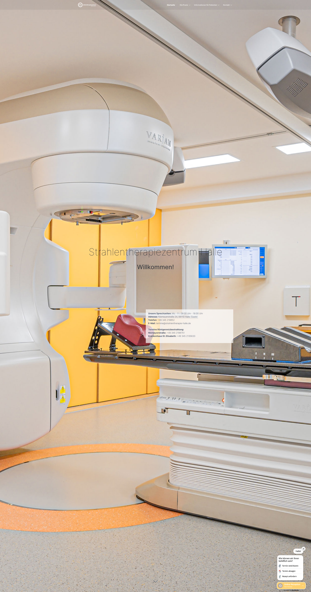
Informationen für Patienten (205, 5)
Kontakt (226, 5)
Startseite (171, 5)
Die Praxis (184, 5)
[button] (290, 565)
